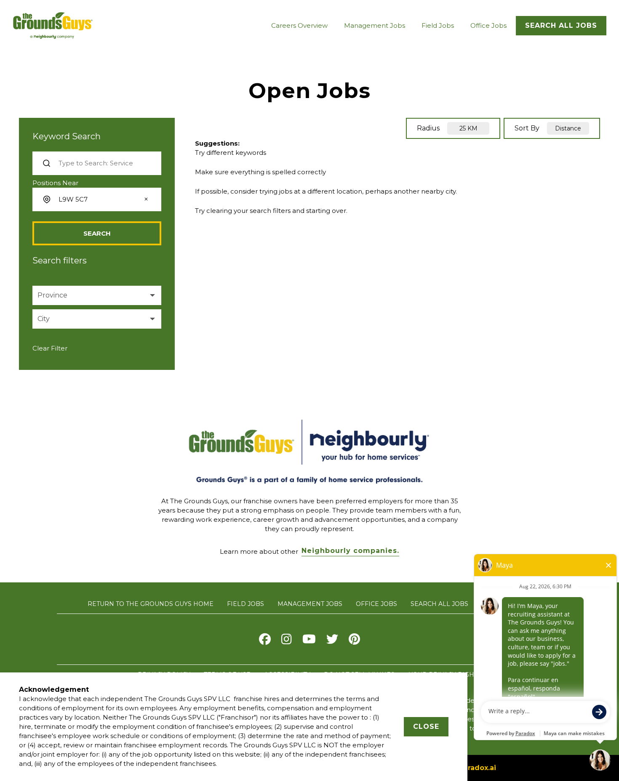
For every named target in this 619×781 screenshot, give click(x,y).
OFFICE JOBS (376, 604)
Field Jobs (438, 25)
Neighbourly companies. (350, 551)
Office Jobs (488, 25)
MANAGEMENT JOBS (309, 604)
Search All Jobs (561, 25)
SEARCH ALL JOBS (439, 604)
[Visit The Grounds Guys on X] (332, 641)
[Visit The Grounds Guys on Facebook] (265, 641)
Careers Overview (299, 25)
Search (97, 233)
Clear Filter (49, 348)
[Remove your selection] (146, 200)
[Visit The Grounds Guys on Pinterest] (354, 641)
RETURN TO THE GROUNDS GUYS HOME (150, 604)
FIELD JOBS (245, 604)
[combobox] (96, 199)
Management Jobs (374, 25)
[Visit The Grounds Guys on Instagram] (286, 641)
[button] (96, 295)
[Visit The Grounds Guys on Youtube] (309, 641)
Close (426, 727)
